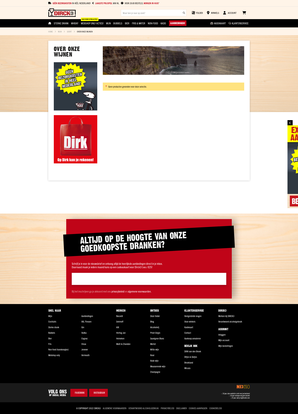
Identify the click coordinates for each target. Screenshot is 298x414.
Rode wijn (154, 360)
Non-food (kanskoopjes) (58, 349)
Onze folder (155, 315)
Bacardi (119, 315)
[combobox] (153, 12)
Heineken (120, 338)
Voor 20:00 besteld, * (142, 3)
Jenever (84, 349)
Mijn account (223, 340)
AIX (117, 327)
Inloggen (222, 334)
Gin (82, 327)
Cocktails (52, 321)
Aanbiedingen (87, 315)
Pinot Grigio (155, 332)
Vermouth (85, 355)
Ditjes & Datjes (190, 356)
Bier (50, 338)
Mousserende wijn (157, 366)
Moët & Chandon (123, 343)
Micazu (187, 368)
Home (50, 31)
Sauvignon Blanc (157, 338)
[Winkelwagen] (244, 12)
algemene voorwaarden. (139, 291)
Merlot (153, 343)
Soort (69, 31)
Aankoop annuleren (192, 338)
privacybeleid (117, 291)
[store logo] (62, 12)
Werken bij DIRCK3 (226, 315)
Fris (49, 343)
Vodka (84, 332)
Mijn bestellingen (225, 345)
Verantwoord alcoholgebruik (230, 321)
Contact (187, 332)
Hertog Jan (121, 332)
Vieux (83, 343)
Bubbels (51, 332)
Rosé (152, 355)
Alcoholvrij (154, 327)
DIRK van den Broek (192, 351)
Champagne (155, 371)
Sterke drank (53, 327)
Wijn (60, 31)
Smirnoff (119, 321)
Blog (152, 321)
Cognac (84, 338)
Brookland (188, 362)
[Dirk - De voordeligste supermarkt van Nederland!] (75, 162)
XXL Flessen (86, 321)
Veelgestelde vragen (192, 315)
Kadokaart (188, 327)
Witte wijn (154, 349)
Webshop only (54, 355)
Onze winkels (189, 321)
